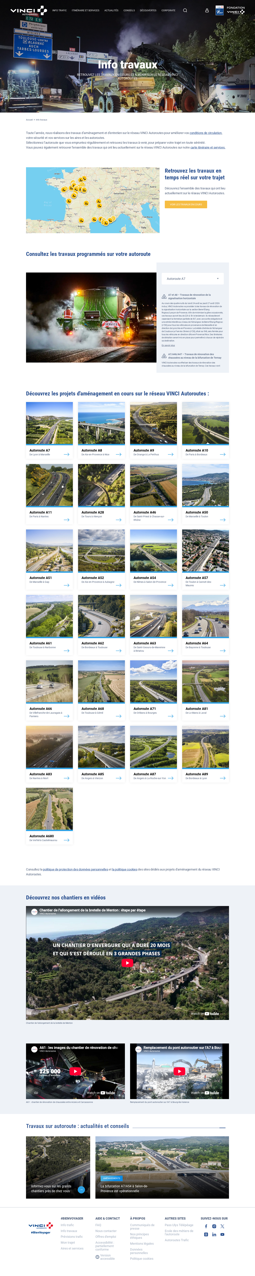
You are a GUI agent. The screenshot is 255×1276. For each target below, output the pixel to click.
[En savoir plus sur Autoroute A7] (49, 430)
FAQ (98, 1225)
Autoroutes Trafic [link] (177, 1240)
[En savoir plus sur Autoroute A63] (153, 625)
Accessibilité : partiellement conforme (104, 1246)
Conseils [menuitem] (129, 10)
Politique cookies (141, 1258)
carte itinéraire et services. (208, 147)
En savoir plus (168, 345)
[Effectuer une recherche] (185, 10)
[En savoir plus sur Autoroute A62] (101, 625)
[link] (220, 10)
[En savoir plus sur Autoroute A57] (205, 559)
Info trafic (67, 1225)
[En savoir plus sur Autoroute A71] (153, 690)
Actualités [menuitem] (111, 10)
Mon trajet (68, 1242)
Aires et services (72, 1248)
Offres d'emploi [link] (105, 1236)
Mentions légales (142, 1243)
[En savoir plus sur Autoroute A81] (205, 690)
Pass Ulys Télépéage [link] (179, 1225)
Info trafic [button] (59, 10)
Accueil (29, 120)
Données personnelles (139, 1251)
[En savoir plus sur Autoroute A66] (49, 690)
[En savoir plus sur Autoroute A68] (101, 690)
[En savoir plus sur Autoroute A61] (49, 625)
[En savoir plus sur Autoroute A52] (101, 559)
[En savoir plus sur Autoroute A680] (49, 816)
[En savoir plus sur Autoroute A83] (49, 754)
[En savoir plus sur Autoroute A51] (49, 559)
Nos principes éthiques (139, 1236)
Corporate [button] (168, 10)
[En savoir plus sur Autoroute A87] (153, 754)
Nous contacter (106, 1231)
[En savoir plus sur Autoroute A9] (153, 430)
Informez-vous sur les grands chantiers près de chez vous (51, 1188)
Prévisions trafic (72, 1236)
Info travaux (41, 120)
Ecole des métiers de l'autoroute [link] (179, 1232)
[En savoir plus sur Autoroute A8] (101, 430)
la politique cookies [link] (124, 869)
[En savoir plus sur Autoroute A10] (205, 430)
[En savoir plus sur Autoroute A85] (101, 754)
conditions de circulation (206, 133)
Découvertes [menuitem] (148, 10)
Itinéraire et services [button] (85, 10)
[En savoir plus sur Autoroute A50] (205, 494)
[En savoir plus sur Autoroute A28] (101, 494)
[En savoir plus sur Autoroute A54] (153, 559)
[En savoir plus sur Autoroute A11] (49, 494)
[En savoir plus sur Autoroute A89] (205, 754)
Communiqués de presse (142, 1226)
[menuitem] (208, 10)
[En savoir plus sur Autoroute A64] (205, 625)
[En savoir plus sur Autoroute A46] (153, 494)
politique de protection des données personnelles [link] (75, 869)
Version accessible (107, 1257)
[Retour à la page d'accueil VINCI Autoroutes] (28, 10)
